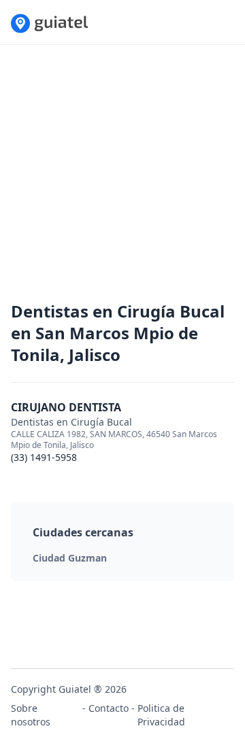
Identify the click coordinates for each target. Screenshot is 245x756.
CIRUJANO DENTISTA (66, 407)
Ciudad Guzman (70, 557)
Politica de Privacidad (161, 715)
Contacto (108, 708)
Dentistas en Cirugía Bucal (71, 421)
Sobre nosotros (30, 715)
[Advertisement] (122, 178)
